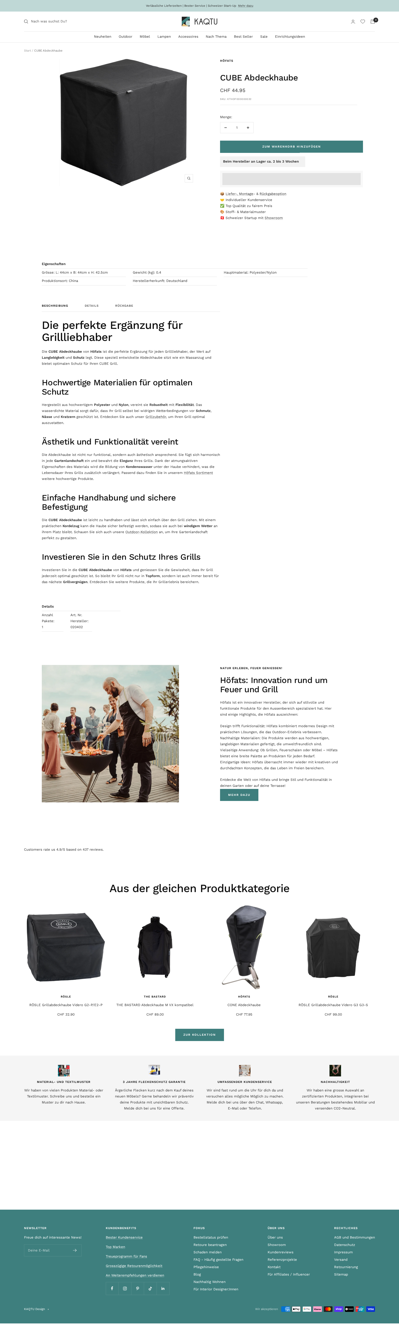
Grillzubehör (155, 417)
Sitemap (341, 1274)
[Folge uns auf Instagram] (124, 1288)
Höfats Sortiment (198, 473)
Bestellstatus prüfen (210, 1237)
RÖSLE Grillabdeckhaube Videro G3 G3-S (333, 1005)
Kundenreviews (280, 1252)
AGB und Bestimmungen (354, 1237)
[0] (363, 21)
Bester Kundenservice (124, 1237)
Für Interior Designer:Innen (215, 1289)
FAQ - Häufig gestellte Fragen (218, 1260)
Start (27, 50)
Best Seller (243, 36)
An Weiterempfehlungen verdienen (135, 1275)
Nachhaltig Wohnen (209, 1282)
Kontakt (274, 1267)
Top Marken (115, 1247)
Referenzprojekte (282, 1260)
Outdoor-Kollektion (141, 532)
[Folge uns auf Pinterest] (137, 1288)
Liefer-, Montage (239, 194)
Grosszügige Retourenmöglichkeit (134, 1266)
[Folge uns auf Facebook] (112, 1288)
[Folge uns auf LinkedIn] (163, 1288)
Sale (264, 36)
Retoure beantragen (210, 1245)
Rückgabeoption (273, 194)
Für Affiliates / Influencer (289, 1274)
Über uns (275, 1237)
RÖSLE (66, 996)
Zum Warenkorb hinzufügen (291, 146)
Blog (197, 1274)
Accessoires (188, 36)
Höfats (226, 60)
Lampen (164, 36)
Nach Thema (216, 36)
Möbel (145, 36)
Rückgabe (124, 305)
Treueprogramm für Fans (126, 1256)
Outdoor (125, 36)
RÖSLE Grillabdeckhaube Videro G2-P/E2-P (66, 1005)
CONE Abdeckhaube (244, 1005)
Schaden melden (207, 1252)
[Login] (353, 22)
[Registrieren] (75, 1250)
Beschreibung (55, 305)
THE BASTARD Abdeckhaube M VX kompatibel (154, 1005)
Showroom (274, 218)
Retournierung (346, 1267)
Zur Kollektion (199, 1034)
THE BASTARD (155, 996)
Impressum (343, 1252)
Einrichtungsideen (290, 36)
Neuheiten (102, 36)
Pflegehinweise (206, 1267)
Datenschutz (344, 1245)
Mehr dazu (245, 5)
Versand (341, 1260)
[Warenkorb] (372, 21)
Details (92, 305)
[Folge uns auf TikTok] (150, 1288)
